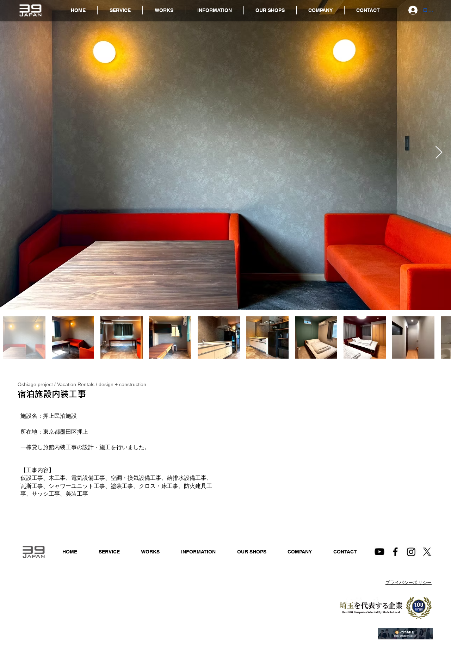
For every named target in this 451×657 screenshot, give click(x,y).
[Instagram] (411, 551)
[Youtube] (379, 551)
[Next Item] (439, 153)
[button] (214, 10)
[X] (427, 551)
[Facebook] (395, 551)
